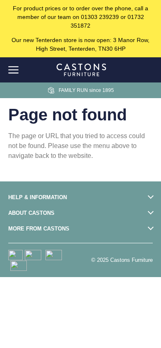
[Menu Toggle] (13, 70)
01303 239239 (100, 17)
